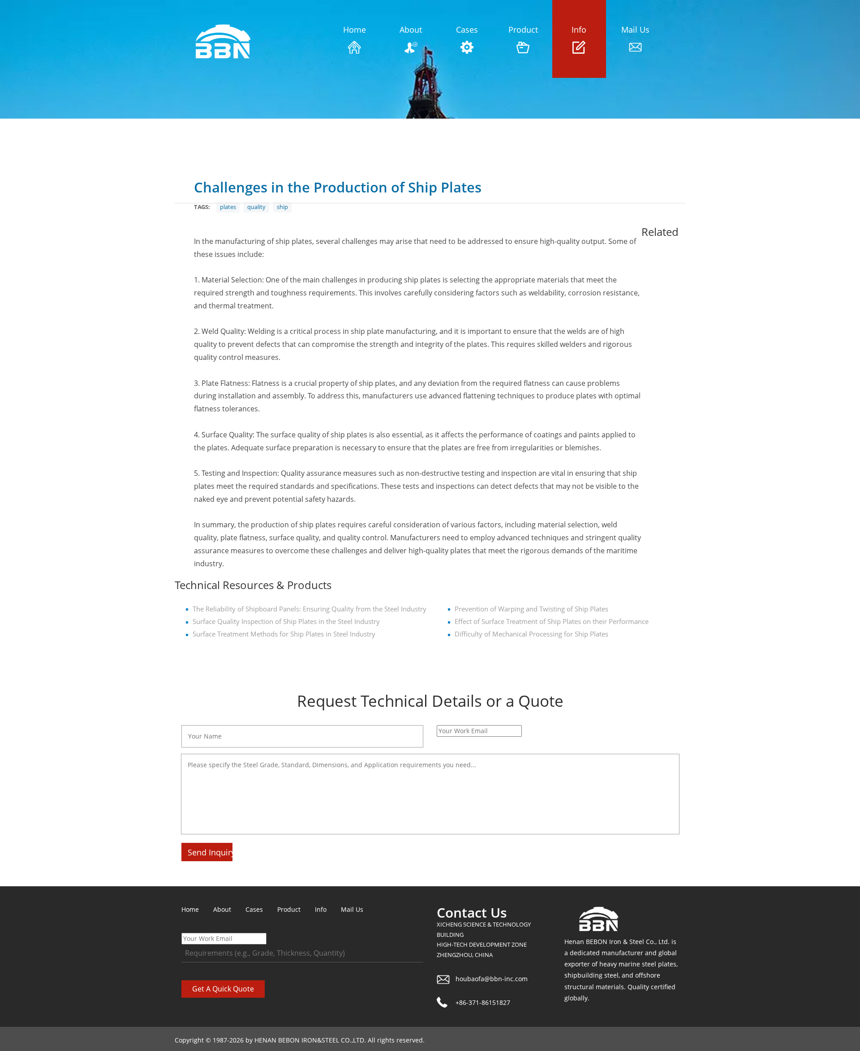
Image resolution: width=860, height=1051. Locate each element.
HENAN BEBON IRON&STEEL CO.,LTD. (310, 1040)
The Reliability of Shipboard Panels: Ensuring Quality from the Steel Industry (309, 609)
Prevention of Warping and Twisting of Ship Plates (531, 609)
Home (354, 29)
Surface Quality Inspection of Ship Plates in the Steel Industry (286, 621)
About (411, 29)
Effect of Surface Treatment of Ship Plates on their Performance (552, 621)
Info (579, 29)
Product (523, 29)
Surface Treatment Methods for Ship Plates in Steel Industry (284, 634)
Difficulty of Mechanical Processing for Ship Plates (531, 634)
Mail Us (635, 29)
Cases (467, 29)
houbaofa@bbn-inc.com (492, 978)
